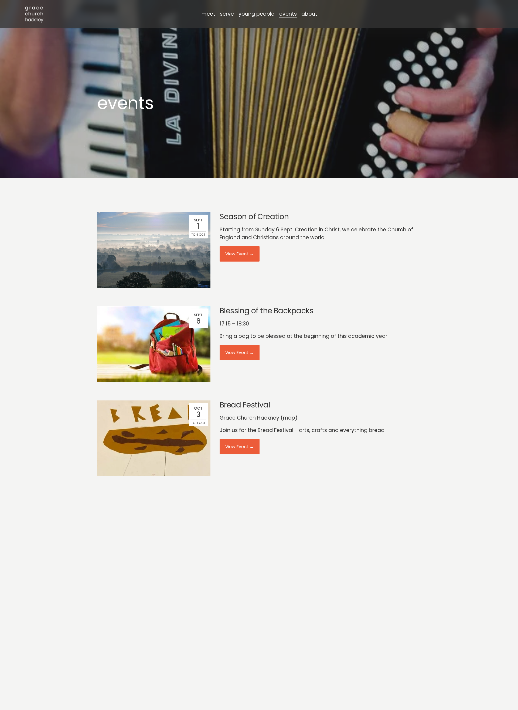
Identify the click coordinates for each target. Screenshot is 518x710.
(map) (289, 417)
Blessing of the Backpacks (266, 311)
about (309, 14)
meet (208, 14)
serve (227, 14)
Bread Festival (245, 405)
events (288, 14)
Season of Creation (254, 216)
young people (256, 14)
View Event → (239, 254)
